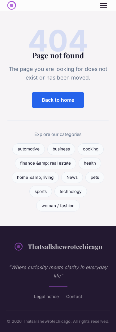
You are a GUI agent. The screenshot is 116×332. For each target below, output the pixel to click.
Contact (74, 296)
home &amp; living (35, 177)
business (61, 148)
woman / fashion (58, 205)
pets (95, 177)
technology (71, 191)
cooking (90, 148)
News (72, 177)
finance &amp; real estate (45, 163)
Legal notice (46, 296)
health (90, 163)
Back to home (58, 100)
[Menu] (103, 5)
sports (41, 191)
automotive (29, 148)
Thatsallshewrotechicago (65, 246)
